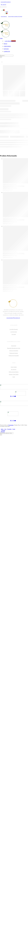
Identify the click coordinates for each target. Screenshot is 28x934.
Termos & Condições (13, 350)
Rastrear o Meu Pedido (13, 374)
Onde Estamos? (4, 16)
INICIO (5, 43)
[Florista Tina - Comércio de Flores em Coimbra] (5, 28)
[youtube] (15, 396)
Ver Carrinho (13, 369)
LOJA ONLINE (10, 41)
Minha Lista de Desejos (13, 372)
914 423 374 (3, 4)
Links (1, 38)
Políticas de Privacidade (14, 355)
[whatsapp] (11, 396)
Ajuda (13, 377)
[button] (0, 436)
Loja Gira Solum (13, 332)
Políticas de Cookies (13, 353)
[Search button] (1, 57)
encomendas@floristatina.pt (6, 2)
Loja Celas (14, 334)
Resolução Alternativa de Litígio (13, 348)
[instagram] (13, 396)
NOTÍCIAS (6, 49)
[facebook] (10, 396)
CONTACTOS (7, 51)
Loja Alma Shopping (14, 329)
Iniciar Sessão (14, 367)
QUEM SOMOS (7, 46)
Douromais (10, 425)
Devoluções (13, 345)
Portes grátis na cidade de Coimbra (15, 16)
